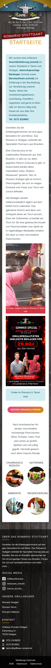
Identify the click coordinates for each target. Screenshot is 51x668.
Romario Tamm (9, 607)
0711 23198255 (13, 640)
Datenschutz (36, 663)
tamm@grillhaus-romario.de (19, 648)
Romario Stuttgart (10, 602)
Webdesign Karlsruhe (25, 660)
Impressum (22, 663)
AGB (11, 663)
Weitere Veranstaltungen (25, 409)
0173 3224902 (12, 644)
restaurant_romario (16, 583)
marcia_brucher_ (15, 588)
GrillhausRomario (15, 579)
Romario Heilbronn (10, 612)
